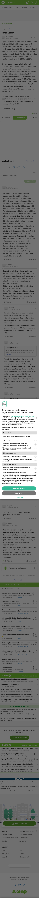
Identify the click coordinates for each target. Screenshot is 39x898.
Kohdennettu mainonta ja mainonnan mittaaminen (18, 441)
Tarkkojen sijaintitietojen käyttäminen (14, 456)
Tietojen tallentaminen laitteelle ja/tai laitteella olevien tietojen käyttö (16, 449)
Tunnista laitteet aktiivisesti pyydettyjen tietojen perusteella (17, 460)
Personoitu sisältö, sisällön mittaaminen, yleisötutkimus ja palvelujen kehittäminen (15, 444)
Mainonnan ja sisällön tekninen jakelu (14, 472)
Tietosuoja (19, 497)
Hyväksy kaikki (19, 488)
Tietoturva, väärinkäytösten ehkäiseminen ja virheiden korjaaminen (16, 468)
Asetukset (19, 493)
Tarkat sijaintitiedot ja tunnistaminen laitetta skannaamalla (16, 437)
